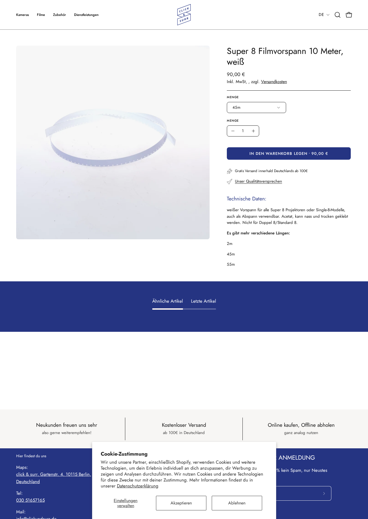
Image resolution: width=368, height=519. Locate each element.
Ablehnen (236, 503)
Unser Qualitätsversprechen (258, 181)
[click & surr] (184, 14)
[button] (86, 14)
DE (321, 15)
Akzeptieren (181, 503)
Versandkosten (274, 81)
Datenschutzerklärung (137, 486)
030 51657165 (30, 500)
